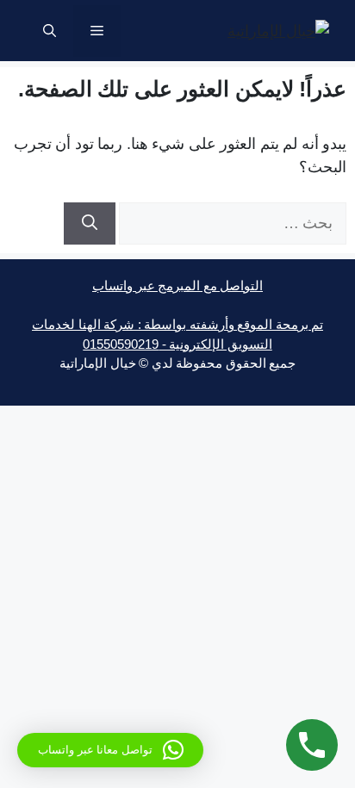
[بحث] (89, 223)
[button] (110, 750)
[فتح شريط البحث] (49, 31)
